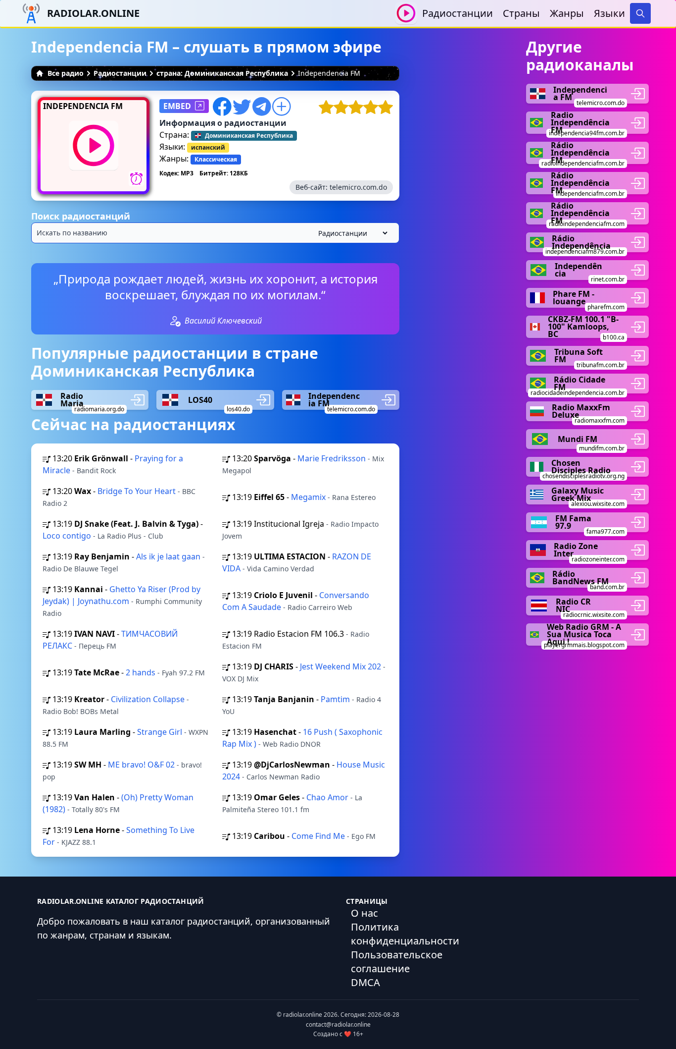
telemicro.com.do (358, 187)
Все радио (66, 73)
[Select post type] (350, 233)
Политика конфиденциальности (405, 933)
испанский (208, 147)
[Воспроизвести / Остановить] (406, 13)
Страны (521, 13)
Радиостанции (457, 13)
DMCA (365, 982)
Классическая (215, 159)
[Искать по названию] (215, 232)
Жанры (567, 13)
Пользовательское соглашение (396, 961)
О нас (364, 913)
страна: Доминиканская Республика (222, 73)
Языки (609, 13)
